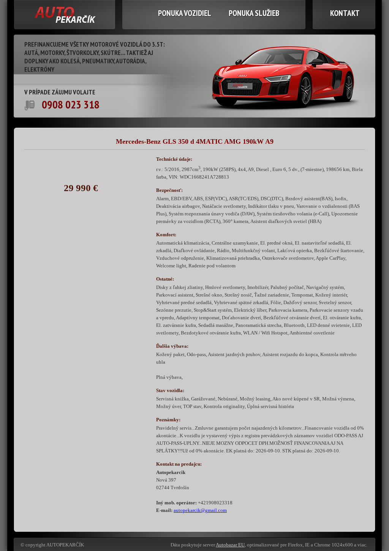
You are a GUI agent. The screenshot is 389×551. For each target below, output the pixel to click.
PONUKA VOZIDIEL (184, 13)
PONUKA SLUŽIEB (254, 13)
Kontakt (345, 13)
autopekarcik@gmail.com (200, 510)
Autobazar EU (230, 545)
